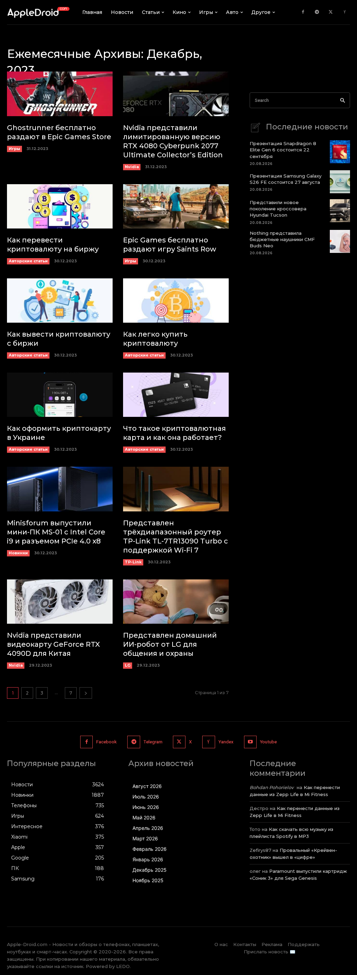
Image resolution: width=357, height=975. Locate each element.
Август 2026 (147, 786)
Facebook (106, 741)
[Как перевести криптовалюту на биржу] (60, 206)
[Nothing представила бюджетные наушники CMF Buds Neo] (340, 241)
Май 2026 (143, 817)
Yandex (226, 741)
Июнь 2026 (145, 807)
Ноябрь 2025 (148, 880)
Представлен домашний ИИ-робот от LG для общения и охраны (170, 644)
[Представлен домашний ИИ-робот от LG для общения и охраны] (176, 601)
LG (127, 665)
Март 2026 (145, 838)
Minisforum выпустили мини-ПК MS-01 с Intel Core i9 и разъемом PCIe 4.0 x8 (56, 532)
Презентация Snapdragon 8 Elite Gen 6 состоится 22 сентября (283, 150)
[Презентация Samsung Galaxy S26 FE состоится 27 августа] (340, 181)
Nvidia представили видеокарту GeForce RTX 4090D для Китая (53, 644)
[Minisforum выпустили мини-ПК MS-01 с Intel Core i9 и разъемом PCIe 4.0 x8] (60, 489)
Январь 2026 (147, 859)
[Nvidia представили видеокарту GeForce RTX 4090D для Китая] (60, 601)
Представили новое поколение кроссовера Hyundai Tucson (278, 209)
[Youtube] (250, 742)
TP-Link (133, 562)
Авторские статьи (28, 260)
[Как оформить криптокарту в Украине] (60, 395)
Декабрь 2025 (149, 870)
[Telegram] (317, 12)
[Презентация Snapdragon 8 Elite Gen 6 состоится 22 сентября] (340, 151)
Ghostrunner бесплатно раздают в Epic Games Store (59, 132)
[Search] (342, 100)
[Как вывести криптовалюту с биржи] (60, 300)
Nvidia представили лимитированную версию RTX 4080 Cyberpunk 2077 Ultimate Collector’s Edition (173, 141)
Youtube (268, 741)
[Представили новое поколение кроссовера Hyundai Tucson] (340, 210)
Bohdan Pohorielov (272, 787)
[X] (331, 12)
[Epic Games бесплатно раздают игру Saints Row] (176, 206)
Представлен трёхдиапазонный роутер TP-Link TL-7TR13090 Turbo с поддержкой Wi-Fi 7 (175, 536)
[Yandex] (345, 12)
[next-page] (85, 693)
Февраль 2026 (149, 849)
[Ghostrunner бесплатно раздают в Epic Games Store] (60, 94)
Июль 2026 (145, 797)
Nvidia (132, 166)
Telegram (153, 741)
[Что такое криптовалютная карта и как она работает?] (176, 395)
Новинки (18, 552)
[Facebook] (303, 12)
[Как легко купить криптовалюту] (176, 300)
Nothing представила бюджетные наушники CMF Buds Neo (282, 239)
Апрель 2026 (147, 828)
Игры (14, 148)
